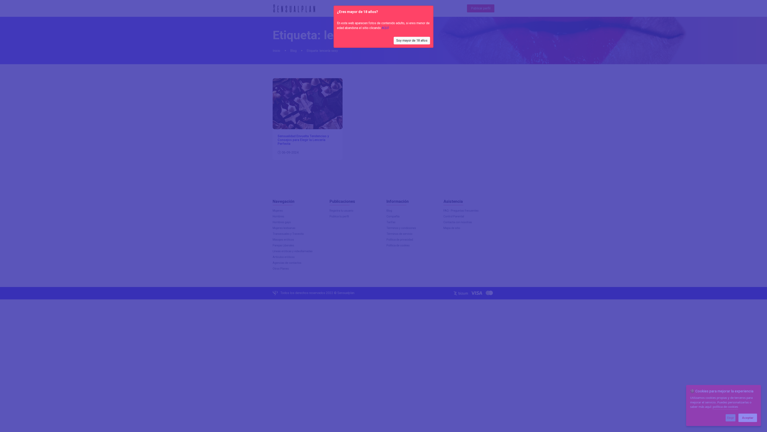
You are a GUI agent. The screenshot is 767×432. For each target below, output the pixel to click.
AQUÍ (385, 28)
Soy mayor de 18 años (411, 40)
